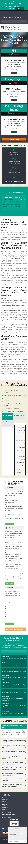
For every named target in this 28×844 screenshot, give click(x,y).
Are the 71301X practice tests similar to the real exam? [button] (13, 779)
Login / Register (9, 17)
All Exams (4, 801)
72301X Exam (5, 682)
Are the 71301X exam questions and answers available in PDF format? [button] (13, 752)
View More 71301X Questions (15, 629)
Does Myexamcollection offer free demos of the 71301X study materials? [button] (13, 785)
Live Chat (19, 17)
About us (4, 809)
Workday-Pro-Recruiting (23, 450)
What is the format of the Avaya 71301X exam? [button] (12, 726)
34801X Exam (5, 711)
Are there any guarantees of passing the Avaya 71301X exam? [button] (12, 774)
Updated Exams (8, 422)
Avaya (6, 35)
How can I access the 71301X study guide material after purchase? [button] (12, 763)
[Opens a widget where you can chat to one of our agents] (17, 835)
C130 (23, 466)
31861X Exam (5, 662)
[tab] (14, 726)
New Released (7, 415)
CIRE (16, 427)
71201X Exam (5, 696)
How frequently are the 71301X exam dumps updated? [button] (13, 757)
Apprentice (16, 462)
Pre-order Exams (19, 415)
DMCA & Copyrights (7, 812)
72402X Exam (5, 656)
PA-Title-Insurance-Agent (16, 474)
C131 (23, 462)
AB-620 (16, 441)
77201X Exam (5, 703)
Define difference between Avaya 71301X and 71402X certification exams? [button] (14, 768)
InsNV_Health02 (23, 440)
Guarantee (5, 811)
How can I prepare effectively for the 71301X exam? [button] (13, 746)
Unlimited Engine (6, 817)
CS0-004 (23, 429)
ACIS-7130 (12, 35)
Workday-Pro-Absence (21, 450)
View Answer (9, 524)
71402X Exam (5, 669)
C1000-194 (21, 458)
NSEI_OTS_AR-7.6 (21, 441)
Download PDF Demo (14, 139)
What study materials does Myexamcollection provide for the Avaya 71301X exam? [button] (14, 741)
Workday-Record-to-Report (16, 451)
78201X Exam (5, 690)
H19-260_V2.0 (23, 458)
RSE (23, 443)
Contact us (5, 807)
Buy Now (14, 73)
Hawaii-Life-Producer (21, 430)
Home (2, 35)
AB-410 (23, 435)
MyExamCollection (13, 28)
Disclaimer (5, 803)
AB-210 (21, 464)
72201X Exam (5, 675)
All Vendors (5, 799)
